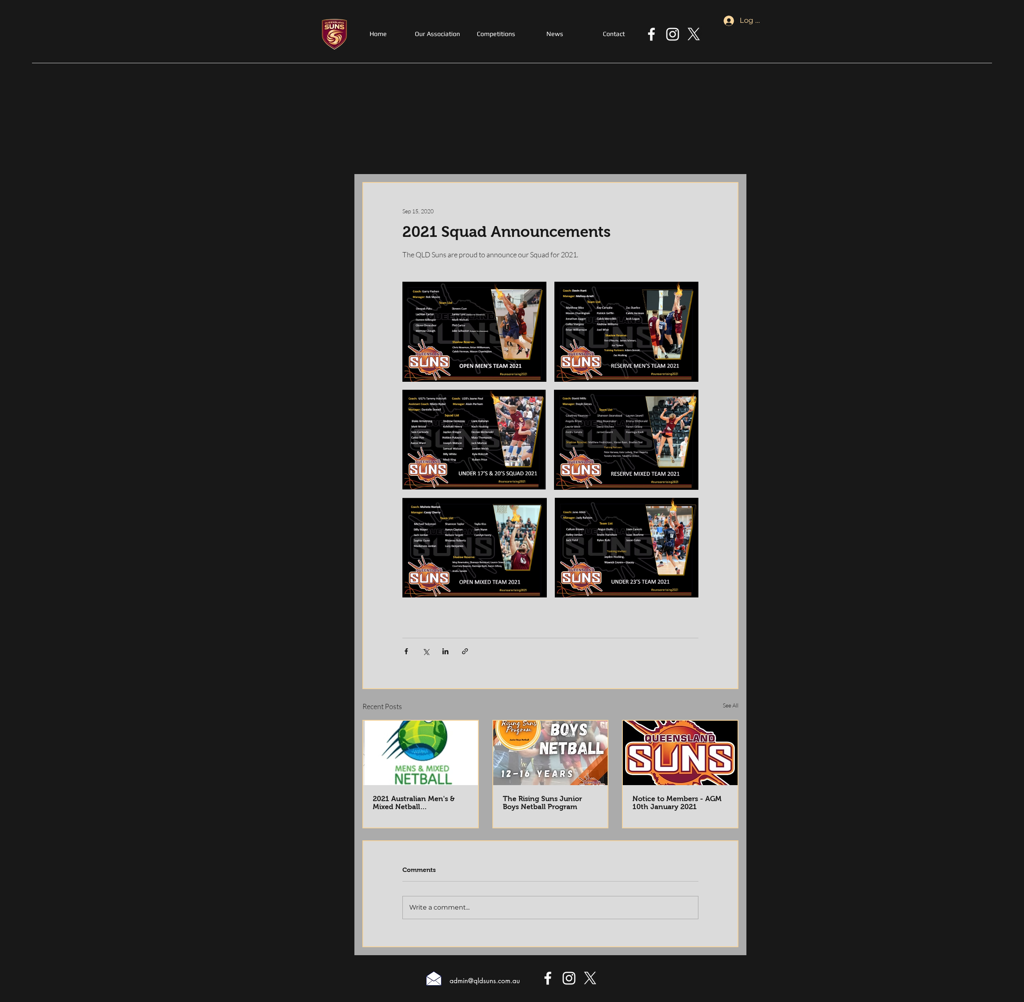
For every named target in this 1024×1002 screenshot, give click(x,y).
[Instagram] (672, 34)
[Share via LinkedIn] (445, 651)
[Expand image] (474, 332)
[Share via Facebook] (406, 651)
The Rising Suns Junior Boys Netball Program (542, 803)
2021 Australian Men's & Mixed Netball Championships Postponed (419, 803)
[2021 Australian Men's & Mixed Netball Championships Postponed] (420, 753)
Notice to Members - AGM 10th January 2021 (677, 803)
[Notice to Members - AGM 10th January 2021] (680, 753)
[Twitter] (693, 34)
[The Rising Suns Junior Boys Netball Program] (550, 753)
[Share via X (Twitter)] (426, 651)
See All (730, 705)
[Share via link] (465, 651)
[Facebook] (651, 34)
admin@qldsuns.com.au (485, 980)
